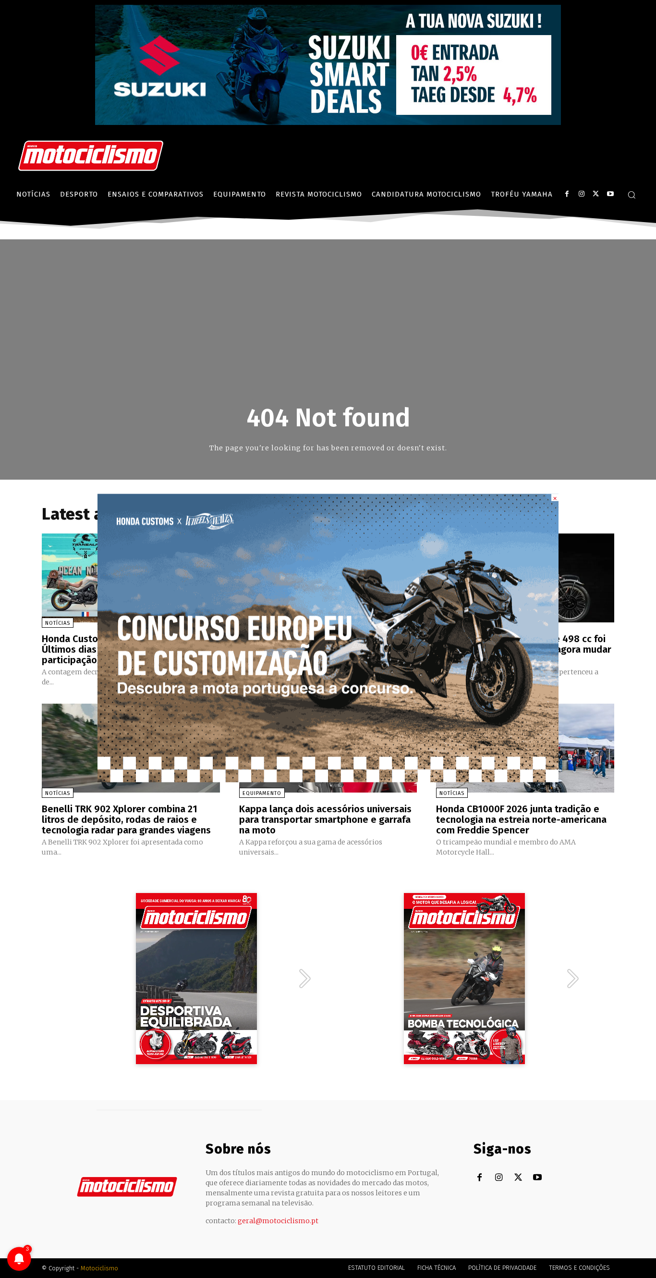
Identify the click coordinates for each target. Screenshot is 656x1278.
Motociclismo (99, 1268)
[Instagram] (581, 194)
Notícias (57, 623)
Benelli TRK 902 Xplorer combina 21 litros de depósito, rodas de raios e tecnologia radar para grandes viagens (126, 819)
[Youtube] (610, 194)
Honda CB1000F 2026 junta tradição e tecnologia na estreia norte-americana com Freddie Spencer (521, 819)
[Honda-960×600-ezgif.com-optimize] (328, 779)
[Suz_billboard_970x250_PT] (328, 122)
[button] (631, 195)
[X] (595, 194)
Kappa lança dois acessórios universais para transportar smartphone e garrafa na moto (325, 819)
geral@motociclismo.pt (278, 1220)
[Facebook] (567, 194)
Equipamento (262, 793)
